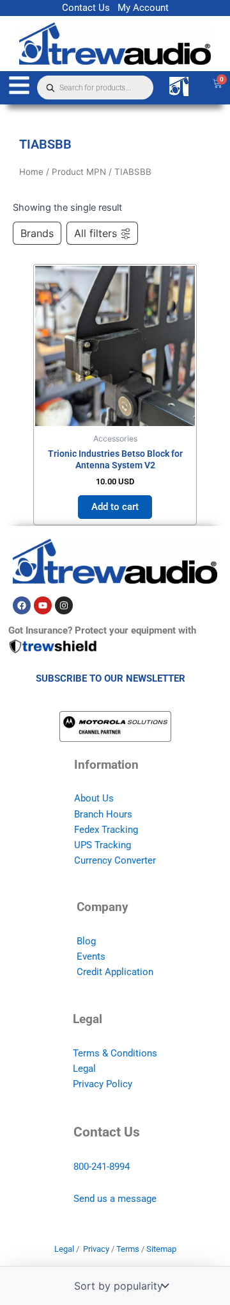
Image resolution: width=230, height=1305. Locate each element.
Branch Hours (103, 814)
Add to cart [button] (115, 507)
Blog (86, 941)
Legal (84, 1068)
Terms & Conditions (115, 1053)
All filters (95, 233)
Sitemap (161, 1249)
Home (31, 172)
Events (91, 956)
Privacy (96, 1249)
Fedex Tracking (106, 829)
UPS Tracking (102, 845)
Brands (37, 233)
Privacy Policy (102, 1084)
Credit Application (115, 972)
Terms (127, 1249)
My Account (143, 7)
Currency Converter (115, 860)
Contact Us (86, 7)
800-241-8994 (101, 1166)
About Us (94, 798)
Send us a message (115, 1198)
